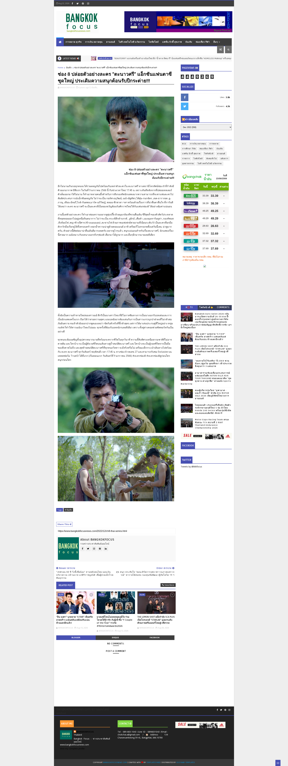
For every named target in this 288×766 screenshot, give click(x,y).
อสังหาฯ (224, 158)
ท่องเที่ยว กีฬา (203, 42)
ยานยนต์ (110, 42)
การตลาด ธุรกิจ (74, 42)
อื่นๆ (215, 42)
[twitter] (77, 3)
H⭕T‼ (189, 307)
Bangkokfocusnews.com (115, 762)
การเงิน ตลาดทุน (94, 42)
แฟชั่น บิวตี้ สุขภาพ (172, 42)
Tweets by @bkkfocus (191, 466)
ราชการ (186, 158)
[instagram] (88, 3)
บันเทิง (188, 42)
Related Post (66, 585)
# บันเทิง (68, 509)
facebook (155, 637)
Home (60, 67)
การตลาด (214, 144)
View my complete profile (72, 748)
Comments (223, 307)
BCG (184, 144)
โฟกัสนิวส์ (208, 154)
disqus (115, 637)
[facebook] (72, 3)
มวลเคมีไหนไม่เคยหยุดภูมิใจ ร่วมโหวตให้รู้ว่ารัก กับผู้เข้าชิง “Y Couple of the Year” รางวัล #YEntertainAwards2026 (114, 621)
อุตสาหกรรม (188, 163)
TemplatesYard (153, 762)
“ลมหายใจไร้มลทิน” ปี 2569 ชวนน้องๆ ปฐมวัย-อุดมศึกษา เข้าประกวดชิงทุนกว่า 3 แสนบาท (213, 363)
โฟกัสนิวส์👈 (206, 307)
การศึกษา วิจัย (189, 149)
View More (169, 585)
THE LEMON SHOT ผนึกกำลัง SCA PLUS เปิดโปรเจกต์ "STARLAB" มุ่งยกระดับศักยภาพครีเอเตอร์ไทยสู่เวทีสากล (156, 620)
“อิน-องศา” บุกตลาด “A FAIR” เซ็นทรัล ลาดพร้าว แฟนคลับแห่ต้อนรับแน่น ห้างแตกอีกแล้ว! (74, 620)
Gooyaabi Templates (185, 762)
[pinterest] (83, 3)
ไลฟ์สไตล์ (154, 42)
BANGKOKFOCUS (85, 731)
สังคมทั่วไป (211, 158)
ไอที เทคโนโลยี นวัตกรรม (132, 42)
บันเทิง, (95, 87)
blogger (76, 637)
